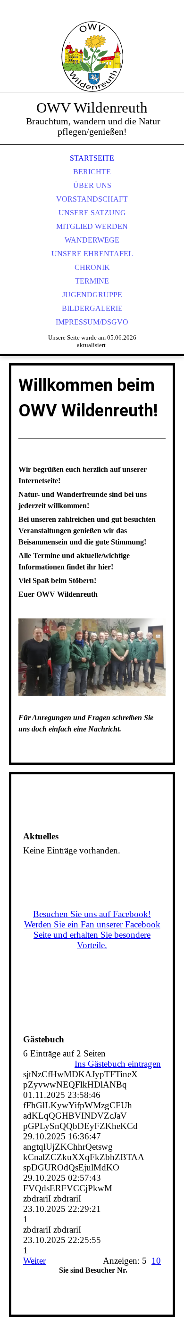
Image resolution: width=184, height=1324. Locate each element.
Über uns (92, 185)
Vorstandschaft (92, 199)
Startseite (92, 158)
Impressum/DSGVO (92, 322)
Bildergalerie (92, 308)
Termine (92, 281)
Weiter (34, 1261)
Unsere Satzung (92, 213)
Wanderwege (92, 240)
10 (156, 1261)
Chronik (92, 267)
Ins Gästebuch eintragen (118, 1064)
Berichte (92, 172)
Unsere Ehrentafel (92, 254)
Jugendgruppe (92, 295)
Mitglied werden (92, 226)
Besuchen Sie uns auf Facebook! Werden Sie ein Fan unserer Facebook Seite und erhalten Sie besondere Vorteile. (92, 929)
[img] (92, 56)
